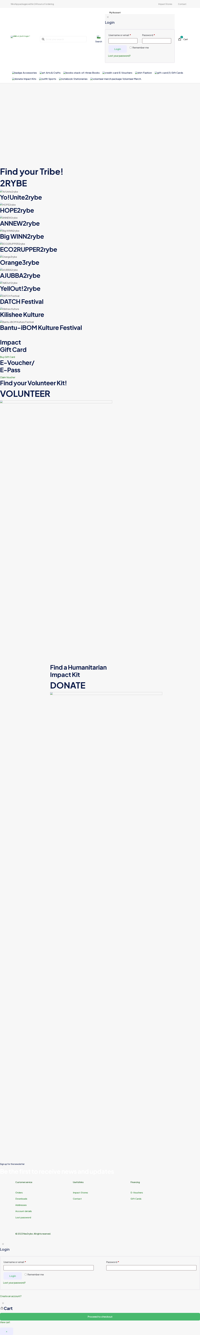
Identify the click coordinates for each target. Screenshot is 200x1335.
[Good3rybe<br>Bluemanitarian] (75, 856)
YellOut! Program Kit (121, 657)
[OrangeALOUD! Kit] (25, 687)
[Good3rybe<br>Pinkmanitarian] (175, 988)
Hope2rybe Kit (66, 595)
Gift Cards (136, 1198)
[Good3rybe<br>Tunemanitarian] (75, 1120)
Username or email (15, 1262)
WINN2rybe (22, 236)
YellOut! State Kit (168, 657)
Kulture (22, 314)
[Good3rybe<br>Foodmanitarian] (25, 922)
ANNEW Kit (13, 595)
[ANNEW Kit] (25, 564)
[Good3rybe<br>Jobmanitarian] (175, 922)
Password (112, 1262)
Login (12, 1275)
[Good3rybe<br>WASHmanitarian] (175, 1120)
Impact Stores (80, 1192)
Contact (77, 1198)
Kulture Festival (41, 327)
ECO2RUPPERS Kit (19, 657)
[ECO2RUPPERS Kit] (25, 625)
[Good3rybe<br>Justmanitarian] (25, 988)
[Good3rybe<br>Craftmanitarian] (125, 856)
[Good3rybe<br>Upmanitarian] (125, 1120)
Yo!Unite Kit (114, 595)
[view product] (44, 545)
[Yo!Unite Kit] (125, 564)
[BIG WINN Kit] (175, 564)
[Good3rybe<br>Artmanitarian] (25, 856)
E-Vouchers (137, 1192)
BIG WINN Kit (165, 595)
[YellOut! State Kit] (175, 625)
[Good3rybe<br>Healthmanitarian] (125, 922)
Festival (21, 301)
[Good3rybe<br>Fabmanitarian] (175, 856)
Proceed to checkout (100, 1316)
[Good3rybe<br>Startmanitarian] (25, 1120)
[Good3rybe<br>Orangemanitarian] (75, 988)
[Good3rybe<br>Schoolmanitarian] (125, 1054)
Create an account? (11, 1296)
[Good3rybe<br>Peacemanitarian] (125, 988)
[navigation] (100, 1312)
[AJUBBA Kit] (75, 625)
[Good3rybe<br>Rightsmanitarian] (75, 1054)
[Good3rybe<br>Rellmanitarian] (25, 1054)
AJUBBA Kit (63, 657)
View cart (5, 1322)
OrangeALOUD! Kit (20, 718)
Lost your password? (14, 1282)
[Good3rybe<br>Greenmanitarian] (75, 922)
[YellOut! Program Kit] (125, 625)
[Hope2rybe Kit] (75, 564)
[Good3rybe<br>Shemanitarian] (175, 1054)
